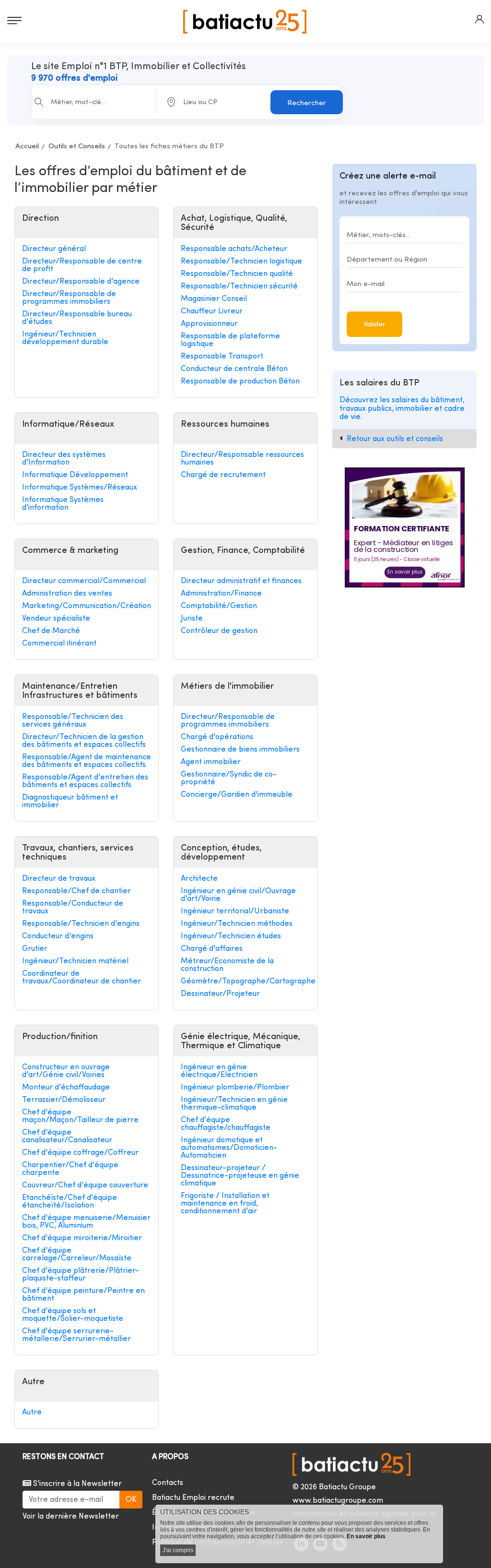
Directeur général (54, 249)
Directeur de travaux (58, 879)
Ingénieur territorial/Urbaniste (235, 911)
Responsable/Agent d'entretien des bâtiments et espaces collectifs (85, 781)
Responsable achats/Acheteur (234, 249)
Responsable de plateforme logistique (230, 340)
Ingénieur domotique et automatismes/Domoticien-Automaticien (229, 1148)
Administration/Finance (221, 594)
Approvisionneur (209, 324)
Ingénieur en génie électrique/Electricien (219, 1071)
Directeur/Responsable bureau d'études (77, 318)
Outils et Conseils (76, 146)
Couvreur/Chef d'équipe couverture (85, 1185)
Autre (32, 1412)
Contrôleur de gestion (219, 631)
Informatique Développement (75, 475)
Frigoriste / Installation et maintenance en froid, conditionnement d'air (225, 1203)
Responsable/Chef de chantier (76, 891)
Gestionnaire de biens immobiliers (240, 750)
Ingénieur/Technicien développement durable (65, 338)
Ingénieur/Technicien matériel (75, 961)
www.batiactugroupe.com (337, 1501)
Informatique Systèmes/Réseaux (79, 487)
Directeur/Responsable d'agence (81, 282)
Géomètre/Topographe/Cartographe (245, 981)
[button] (479, 19)
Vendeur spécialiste (56, 618)
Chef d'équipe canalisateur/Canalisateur (67, 1136)
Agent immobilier (211, 762)
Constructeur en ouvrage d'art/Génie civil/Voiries (66, 1071)
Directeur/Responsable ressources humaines (242, 459)
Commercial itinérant (59, 643)
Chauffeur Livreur (212, 311)
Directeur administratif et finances (241, 581)
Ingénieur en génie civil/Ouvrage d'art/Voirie (238, 895)
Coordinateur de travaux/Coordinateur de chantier (81, 977)
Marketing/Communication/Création (86, 606)
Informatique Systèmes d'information (63, 504)
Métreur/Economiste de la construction (227, 965)
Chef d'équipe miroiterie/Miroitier (82, 1238)
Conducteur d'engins (58, 936)
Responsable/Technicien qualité (237, 274)
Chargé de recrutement (223, 475)
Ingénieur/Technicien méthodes (236, 924)
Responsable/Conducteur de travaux (72, 907)
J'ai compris (178, 1550)
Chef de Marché (51, 631)
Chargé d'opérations (217, 737)
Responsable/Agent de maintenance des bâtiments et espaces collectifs (86, 761)
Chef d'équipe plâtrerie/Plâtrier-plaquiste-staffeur (80, 1274)
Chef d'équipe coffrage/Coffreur (80, 1153)
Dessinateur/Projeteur (220, 994)
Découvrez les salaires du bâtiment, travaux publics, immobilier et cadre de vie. (402, 408)
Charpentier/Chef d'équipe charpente (70, 1169)
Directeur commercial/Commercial (84, 581)
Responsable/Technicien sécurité (239, 286)
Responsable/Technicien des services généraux (72, 721)
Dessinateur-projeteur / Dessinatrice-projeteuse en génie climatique (240, 1175)
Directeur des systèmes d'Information (63, 459)
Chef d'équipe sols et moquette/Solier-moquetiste (72, 1315)
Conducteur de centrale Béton (234, 369)
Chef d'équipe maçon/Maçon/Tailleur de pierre (80, 1116)
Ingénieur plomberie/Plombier (235, 1087)
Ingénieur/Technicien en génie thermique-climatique (234, 1104)
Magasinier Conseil (214, 299)
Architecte (199, 879)
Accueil (27, 146)
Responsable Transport (222, 356)
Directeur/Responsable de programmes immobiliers (69, 298)
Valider (374, 324)
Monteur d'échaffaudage (66, 1087)
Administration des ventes (67, 594)
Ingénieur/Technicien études (231, 936)
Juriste (192, 618)
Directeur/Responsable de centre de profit (82, 265)
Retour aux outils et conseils (395, 439)
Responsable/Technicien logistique (241, 261)
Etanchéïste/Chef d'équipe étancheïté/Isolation (69, 1201)
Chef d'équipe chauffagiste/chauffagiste (225, 1124)
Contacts (167, 1483)
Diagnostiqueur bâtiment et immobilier (70, 801)
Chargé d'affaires (212, 949)
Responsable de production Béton (240, 381)
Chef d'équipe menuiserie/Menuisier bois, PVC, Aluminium (86, 1222)
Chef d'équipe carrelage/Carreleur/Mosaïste (76, 1254)
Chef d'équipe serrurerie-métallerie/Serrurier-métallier (76, 1335)
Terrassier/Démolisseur (63, 1100)
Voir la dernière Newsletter (71, 1516)
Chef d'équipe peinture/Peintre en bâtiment (83, 1295)
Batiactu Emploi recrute (193, 1498)
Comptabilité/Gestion (219, 606)
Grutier (34, 949)
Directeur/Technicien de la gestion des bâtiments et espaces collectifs (84, 741)
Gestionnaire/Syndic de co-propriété (229, 778)
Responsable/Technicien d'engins (81, 924)
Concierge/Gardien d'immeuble (236, 795)
